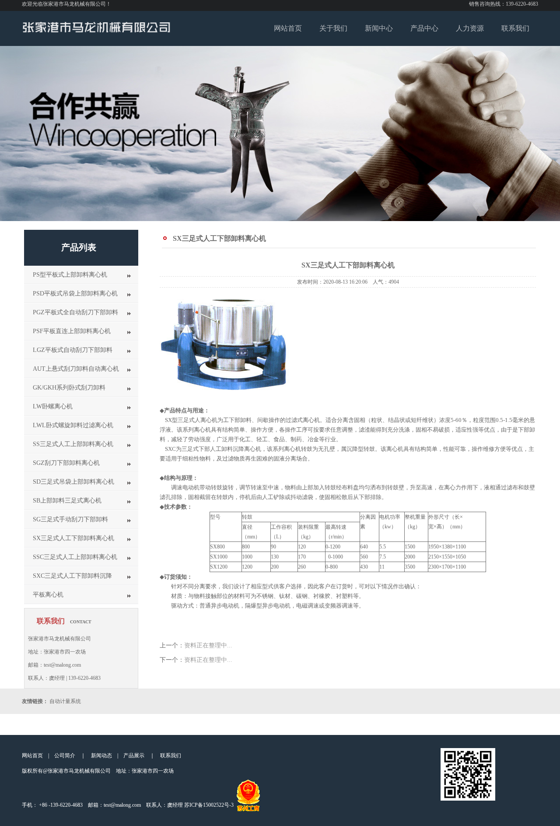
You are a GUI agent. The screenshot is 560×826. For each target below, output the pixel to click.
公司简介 (64, 755)
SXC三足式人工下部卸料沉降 (72, 576)
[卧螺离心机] (96, 31)
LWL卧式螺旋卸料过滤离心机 (73, 425)
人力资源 (470, 28)
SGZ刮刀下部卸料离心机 (66, 463)
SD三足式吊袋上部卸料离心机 (73, 481)
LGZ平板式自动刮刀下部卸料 (72, 350)
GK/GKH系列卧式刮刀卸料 (69, 387)
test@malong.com (122, 805)
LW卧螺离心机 (53, 406)
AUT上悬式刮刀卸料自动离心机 (76, 369)
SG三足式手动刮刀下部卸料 (70, 519)
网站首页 (288, 28)
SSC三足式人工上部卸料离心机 (75, 557)
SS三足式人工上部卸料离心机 (73, 444)
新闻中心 (379, 28)
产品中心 (424, 28)
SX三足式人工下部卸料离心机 (73, 538)
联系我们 (515, 28)
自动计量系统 (65, 701)
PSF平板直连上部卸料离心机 (72, 331)
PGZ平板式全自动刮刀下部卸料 (75, 312)
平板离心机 (48, 594)
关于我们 (333, 28)
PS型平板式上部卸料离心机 (70, 274)
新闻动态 (101, 755)
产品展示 (133, 755)
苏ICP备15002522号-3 (209, 805)
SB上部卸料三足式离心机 (67, 500)
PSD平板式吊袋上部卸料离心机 (75, 293)
